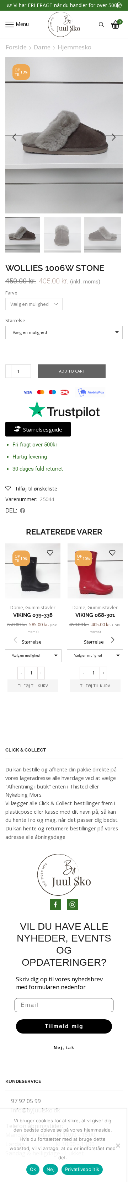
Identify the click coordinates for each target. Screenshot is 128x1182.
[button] (14, 137)
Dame (42, 47)
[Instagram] (72, 904)
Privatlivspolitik (82, 1169)
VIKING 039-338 (33, 615)
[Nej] (117, 1145)
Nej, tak (64, 1047)
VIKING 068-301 (95, 615)
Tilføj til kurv (33, 685)
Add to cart (72, 371)
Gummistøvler (40, 607)
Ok (33, 1169)
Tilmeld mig (64, 1026)
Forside (16, 47)
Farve (11, 292)
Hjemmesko (74, 47)
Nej (50, 1169)
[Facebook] (55, 904)
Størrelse (15, 320)
